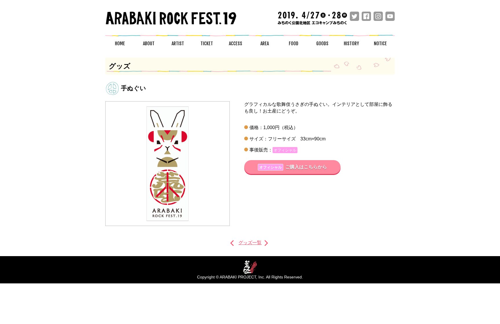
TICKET (207, 43)
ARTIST (178, 43)
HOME (120, 43)
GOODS (322, 43)
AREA (264, 43)
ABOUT (149, 43)
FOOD (293, 43)
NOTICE (380, 43)
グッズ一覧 (250, 242)
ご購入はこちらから (293, 166)
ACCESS (235, 43)
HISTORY (351, 43)
